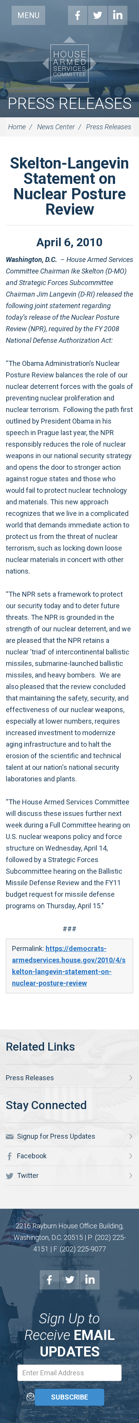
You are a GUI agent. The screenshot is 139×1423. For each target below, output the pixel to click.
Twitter (97, 15)
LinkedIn (117, 15)
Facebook (77, 15)
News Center (56, 127)
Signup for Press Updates (55, 1136)
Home (17, 127)
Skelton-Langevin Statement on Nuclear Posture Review (69, 186)
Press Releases (69, 104)
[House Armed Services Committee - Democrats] (69, 63)
